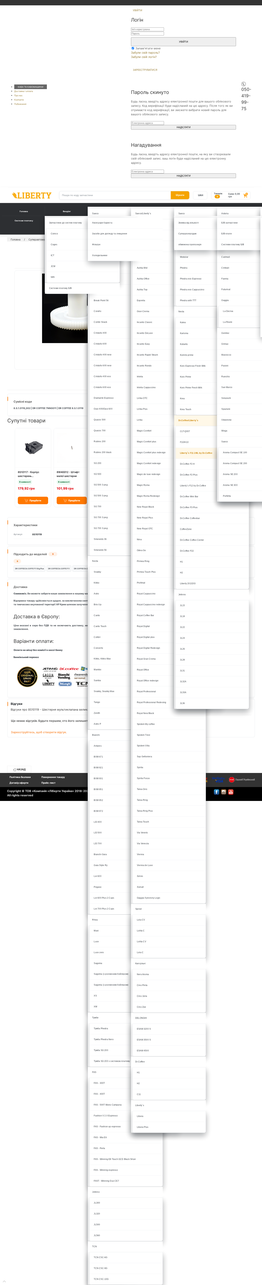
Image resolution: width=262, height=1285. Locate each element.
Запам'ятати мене (148, 48)
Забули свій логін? (144, 57)
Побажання (20, 104)
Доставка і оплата (23, 91)
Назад (21, 769)
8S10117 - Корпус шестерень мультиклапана (28, 476)
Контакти (19, 99)
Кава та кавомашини (30, 87)
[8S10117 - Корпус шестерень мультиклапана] (33, 447)
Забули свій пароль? (145, 52)
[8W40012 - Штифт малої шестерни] (72, 447)
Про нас (18, 95)
